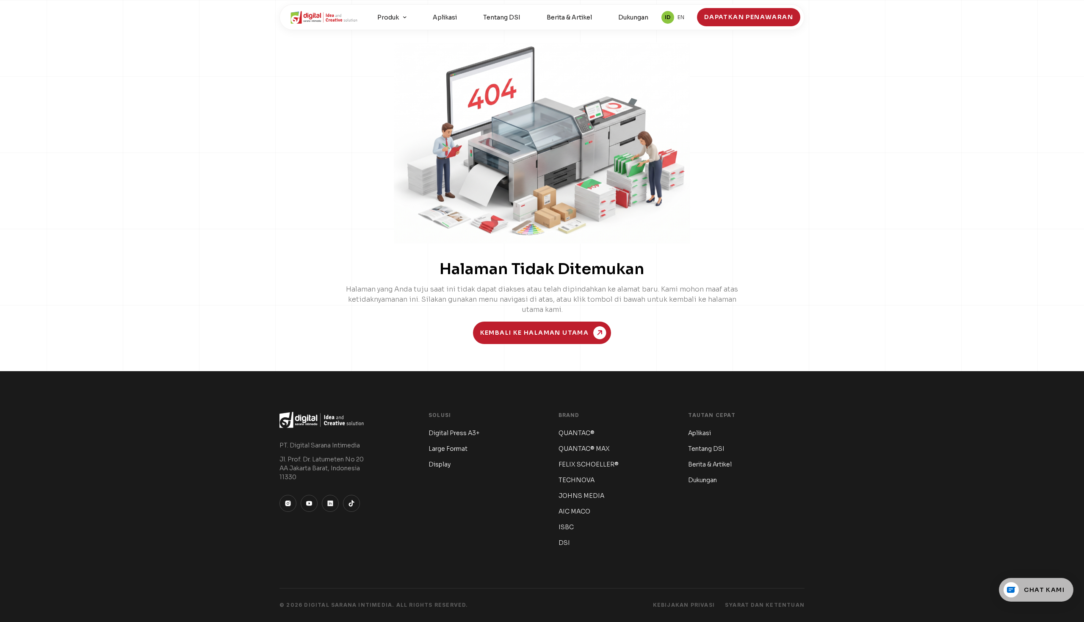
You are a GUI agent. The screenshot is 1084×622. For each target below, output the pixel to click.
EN (681, 17)
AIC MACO (574, 511)
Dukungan (633, 17)
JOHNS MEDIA (581, 496)
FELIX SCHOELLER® (589, 464)
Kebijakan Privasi (684, 605)
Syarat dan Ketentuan (765, 605)
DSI (564, 543)
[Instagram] (287, 503)
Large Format (448, 449)
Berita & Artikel (569, 17)
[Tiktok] (351, 503)
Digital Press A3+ (454, 433)
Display (440, 464)
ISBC (566, 527)
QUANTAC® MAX (584, 449)
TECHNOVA (577, 480)
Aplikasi (445, 17)
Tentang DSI (501, 17)
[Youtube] (309, 503)
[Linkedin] (330, 503)
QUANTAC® (577, 433)
